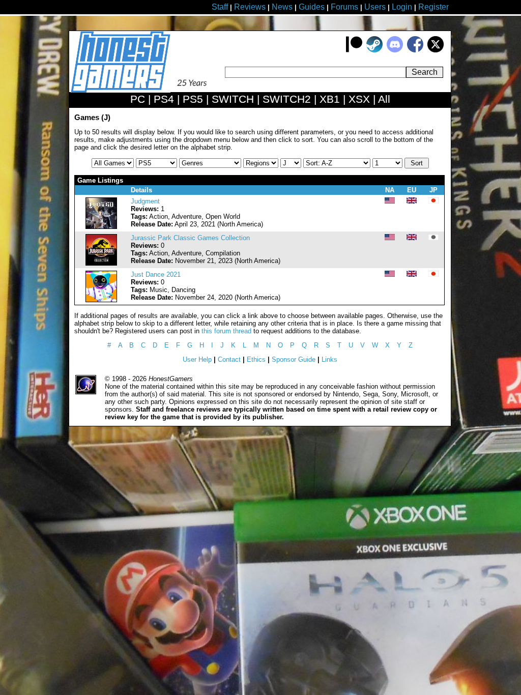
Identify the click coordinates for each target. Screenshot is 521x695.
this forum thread (226, 331)
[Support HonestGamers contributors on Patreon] (354, 50)
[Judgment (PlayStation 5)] (101, 226)
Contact (229, 359)
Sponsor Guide (293, 359)
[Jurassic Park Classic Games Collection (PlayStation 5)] (101, 263)
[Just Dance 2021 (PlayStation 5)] (101, 300)
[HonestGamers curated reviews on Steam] (374, 50)
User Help (197, 359)
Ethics (256, 359)
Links (329, 359)
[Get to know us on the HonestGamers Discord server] (395, 50)
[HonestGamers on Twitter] (435, 50)
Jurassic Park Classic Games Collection (190, 238)
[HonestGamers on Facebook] (415, 50)
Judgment (145, 201)
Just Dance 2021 (156, 274)
